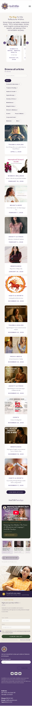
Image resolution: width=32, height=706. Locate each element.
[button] (29, 6)
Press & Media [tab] (19, 113)
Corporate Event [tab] (11, 117)
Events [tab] (8, 113)
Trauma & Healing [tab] (12, 87)
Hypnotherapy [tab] (11, 95)
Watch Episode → (10, 534)
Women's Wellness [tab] (12, 110)
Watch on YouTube (10, 557)
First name (5, 617)
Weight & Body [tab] (11, 106)
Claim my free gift (16, 636)
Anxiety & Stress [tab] (11, 99)
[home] (10, 6)
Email (3, 624)
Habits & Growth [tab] (11, 91)
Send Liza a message (25, 639)
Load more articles (16, 492)
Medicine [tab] (9, 121)
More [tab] (18, 121)
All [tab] (8, 80)
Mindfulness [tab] (10, 102)
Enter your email (5, 659)
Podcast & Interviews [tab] (13, 84)
